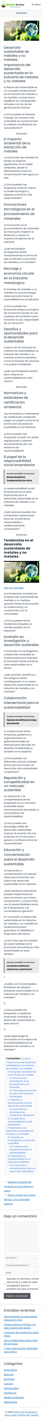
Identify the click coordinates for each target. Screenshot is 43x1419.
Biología (9, 1374)
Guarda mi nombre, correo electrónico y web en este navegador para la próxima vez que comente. (23, 1284)
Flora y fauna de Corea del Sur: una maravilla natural (19, 1199)
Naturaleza (10, 1402)
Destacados (11, 1388)
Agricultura (10, 1370)
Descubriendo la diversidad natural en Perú (20, 1318)
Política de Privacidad (24, 1412)
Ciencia (8, 1383)
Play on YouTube (14, 587)
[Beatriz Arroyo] (12, 4)
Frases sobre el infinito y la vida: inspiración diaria (20, 1326)
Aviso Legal (10, 1415)
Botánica (9, 1379)
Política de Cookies (28, 1415)
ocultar (26, 1058)
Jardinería (10, 1393)
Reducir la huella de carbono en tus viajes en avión (18, 1186)
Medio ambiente (14, 1397)
